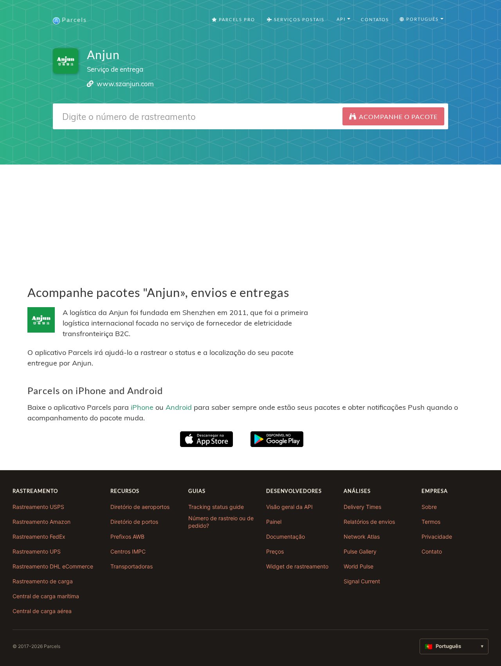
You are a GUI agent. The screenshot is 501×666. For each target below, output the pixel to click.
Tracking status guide (216, 506)
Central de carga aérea (42, 611)
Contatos (375, 19)
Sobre (429, 506)
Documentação (285, 536)
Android (179, 407)
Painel (273, 521)
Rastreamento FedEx (39, 536)
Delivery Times (362, 506)
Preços (275, 551)
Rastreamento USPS (38, 506)
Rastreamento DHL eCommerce (53, 566)
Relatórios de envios (369, 521)
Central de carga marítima (46, 596)
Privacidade (437, 536)
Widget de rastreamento (297, 566)
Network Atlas (362, 536)
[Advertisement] (250, 219)
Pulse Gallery (360, 551)
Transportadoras (131, 566)
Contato (432, 551)
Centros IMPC (128, 551)
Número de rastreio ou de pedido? (221, 522)
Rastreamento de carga (43, 581)
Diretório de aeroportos (139, 506)
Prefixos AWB (127, 536)
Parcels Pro (236, 19)
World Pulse (358, 566)
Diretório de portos (134, 521)
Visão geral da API (289, 506)
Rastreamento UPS (37, 551)
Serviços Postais (298, 19)
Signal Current (362, 581)
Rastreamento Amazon (41, 521)
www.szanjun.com (125, 84)
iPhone (142, 407)
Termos (431, 521)
